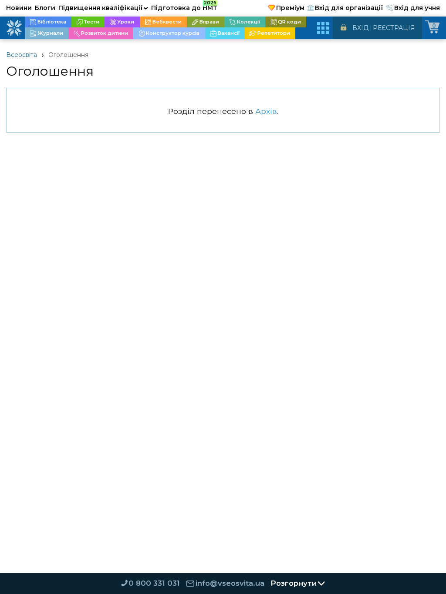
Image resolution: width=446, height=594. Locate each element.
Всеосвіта (21, 55)
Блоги (45, 8)
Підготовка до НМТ (184, 6)
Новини (19, 8)
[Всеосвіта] (14, 28)
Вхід (360, 28)
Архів (266, 111)
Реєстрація (394, 28)
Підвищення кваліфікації (103, 8)
